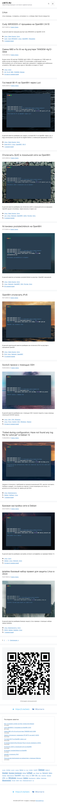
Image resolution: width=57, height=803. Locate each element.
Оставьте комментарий (11, 74)
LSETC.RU (6, 3)
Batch (27, 770)
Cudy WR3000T (13, 38)
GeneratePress (40, 800)
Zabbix (25, 778)
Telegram (49, 775)
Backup (21, 770)
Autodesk (17, 770)
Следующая (14, 640)
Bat (24, 770)
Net (41, 773)
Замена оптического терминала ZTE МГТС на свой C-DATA (21, 735)
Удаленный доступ (27, 780)
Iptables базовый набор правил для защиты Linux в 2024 (28, 572)
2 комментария (9, 41)
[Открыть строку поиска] (49, 3)
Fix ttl (8, 72)
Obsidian (4, 775)
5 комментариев (9, 218)
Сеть (34, 216)
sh (30, 775)
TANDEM (16, 72)
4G (5, 72)
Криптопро (43, 778)
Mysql (37, 773)
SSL (36, 775)
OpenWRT (25, 38)
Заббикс (38, 778)
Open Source (12, 36)
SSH (22, 284)
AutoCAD (13, 770)
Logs (34, 773)
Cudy (5, 38)
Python (27, 775)
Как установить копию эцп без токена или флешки (19, 723)
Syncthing (43, 775)
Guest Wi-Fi (7, 144)
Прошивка (32, 38)
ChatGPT (35, 770)
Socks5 (14, 422)
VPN (13, 419)
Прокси (29, 422)
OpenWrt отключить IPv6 (14, 295)
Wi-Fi (24, 144)
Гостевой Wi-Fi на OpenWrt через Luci (21, 82)
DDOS (6, 630)
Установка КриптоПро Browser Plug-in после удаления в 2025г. (22, 743)
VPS (7, 778)
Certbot (31, 770)
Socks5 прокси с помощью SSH (18, 365)
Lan (5, 216)
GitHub (24, 773)
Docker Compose (15, 773)
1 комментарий (9, 146)
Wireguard (19, 778)
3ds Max (3, 770)
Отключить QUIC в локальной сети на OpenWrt (26, 155)
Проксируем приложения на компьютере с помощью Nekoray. (22, 758)
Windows (17, 419)
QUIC (25, 216)
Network (13, 216)
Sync (39, 775)
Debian (6, 495)
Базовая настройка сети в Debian (19, 505)
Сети (18, 36)
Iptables (16, 630)
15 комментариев (9, 356)
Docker (5, 773)
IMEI (12, 72)
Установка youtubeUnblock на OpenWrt (21, 226)
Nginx (50, 773)
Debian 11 (47, 770)
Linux (5, 36)
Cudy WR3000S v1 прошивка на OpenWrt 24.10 (26, 24)
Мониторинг (6, 780)
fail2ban (11, 495)
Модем (22, 72)
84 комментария (9, 286)
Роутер (29, 216)
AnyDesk (8, 770)
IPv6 (5, 354)
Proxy (9, 422)
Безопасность (12, 493)
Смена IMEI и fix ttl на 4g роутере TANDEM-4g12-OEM (27, 50)
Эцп (33, 780)
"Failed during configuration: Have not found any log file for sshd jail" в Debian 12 (27, 433)
